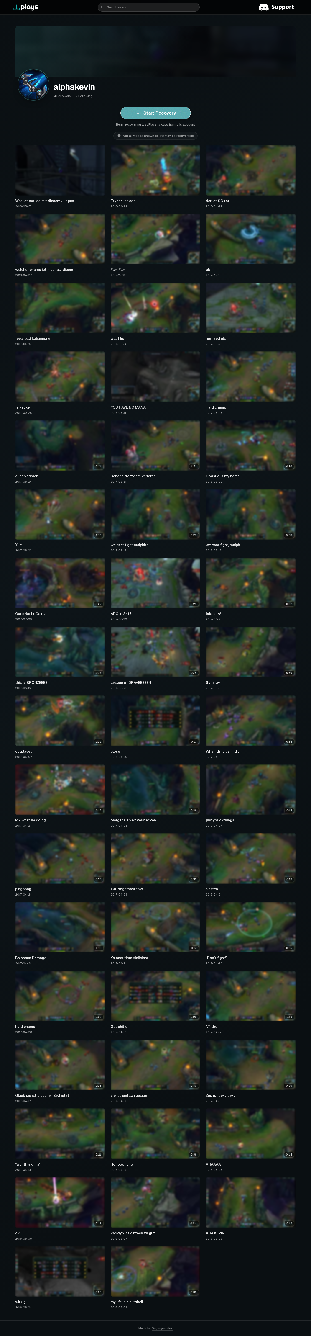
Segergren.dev (162, 1328)
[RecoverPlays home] (25, 7)
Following (83, 96)
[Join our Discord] (278, 7)
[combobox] (149, 7)
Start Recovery (159, 113)
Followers (62, 96)
